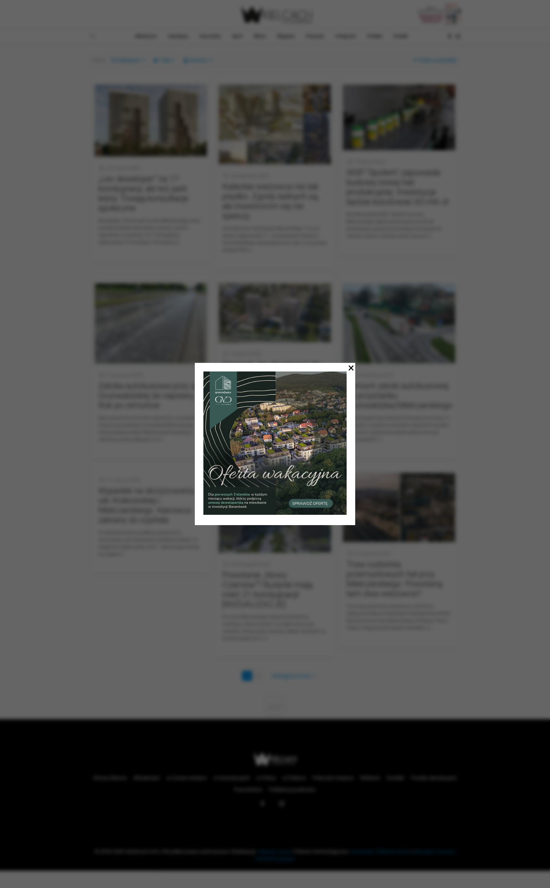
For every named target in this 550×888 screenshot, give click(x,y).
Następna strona (291, 676)
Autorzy (198, 60)
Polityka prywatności (292, 790)
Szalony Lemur (274, 851)
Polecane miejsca (333, 778)
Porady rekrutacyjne (434, 778)
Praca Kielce (248, 790)
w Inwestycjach (232, 778)
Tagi (165, 60)
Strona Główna (110, 778)
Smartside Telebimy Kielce (380, 851)
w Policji (266, 778)
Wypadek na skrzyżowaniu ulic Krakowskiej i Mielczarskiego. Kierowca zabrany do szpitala (146, 505)
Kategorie (129, 60)
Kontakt (395, 778)
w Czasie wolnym (187, 778)
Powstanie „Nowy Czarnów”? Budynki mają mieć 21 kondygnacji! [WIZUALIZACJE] (267, 589)
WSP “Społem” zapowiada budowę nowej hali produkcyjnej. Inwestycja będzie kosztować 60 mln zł (397, 187)
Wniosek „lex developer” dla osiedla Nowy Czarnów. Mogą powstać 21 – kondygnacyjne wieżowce (271, 379)
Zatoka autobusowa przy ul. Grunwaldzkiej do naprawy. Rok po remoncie (148, 395)
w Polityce (294, 778)
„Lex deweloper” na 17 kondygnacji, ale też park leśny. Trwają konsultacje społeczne (143, 193)
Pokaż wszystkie (438, 60)
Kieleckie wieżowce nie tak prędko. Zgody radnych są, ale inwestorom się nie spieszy (270, 201)
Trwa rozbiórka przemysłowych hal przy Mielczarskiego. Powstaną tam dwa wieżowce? (394, 578)
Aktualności (146, 778)
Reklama (370, 778)
